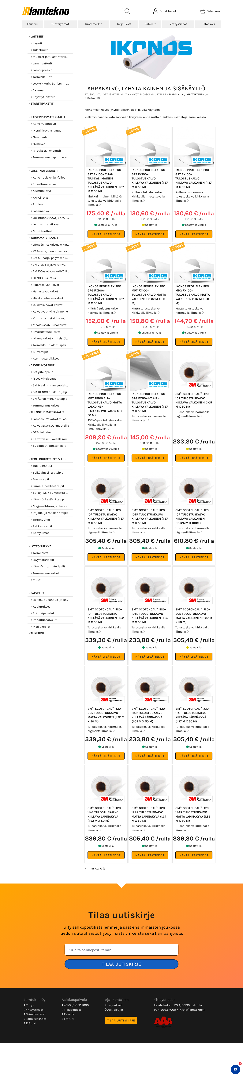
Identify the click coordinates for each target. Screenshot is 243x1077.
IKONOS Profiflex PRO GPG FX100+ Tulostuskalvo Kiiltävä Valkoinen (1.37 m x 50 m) (106, 294)
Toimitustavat (35, 1014)
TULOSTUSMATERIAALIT (112, 94)
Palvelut (150, 24)
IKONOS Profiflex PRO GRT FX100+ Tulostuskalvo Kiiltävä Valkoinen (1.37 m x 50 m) (150, 178)
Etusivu (32, 24)
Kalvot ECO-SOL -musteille (148, 94)
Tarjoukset (124, 24)
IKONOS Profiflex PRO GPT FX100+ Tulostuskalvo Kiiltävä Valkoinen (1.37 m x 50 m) (193, 178)
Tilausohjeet (72, 1009)
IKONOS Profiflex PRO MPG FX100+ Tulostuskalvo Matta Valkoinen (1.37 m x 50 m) (192, 294)
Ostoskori (208, 24)
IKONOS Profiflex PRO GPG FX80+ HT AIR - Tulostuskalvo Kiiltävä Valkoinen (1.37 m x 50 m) (150, 402)
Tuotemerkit (93, 24)
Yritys (29, 1005)
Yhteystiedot (178, 24)
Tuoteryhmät (60, 24)
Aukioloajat (115, 1009)
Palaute (68, 1014)
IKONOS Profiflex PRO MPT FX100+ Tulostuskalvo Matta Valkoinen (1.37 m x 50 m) (149, 294)
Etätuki (30, 1023)
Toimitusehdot (35, 1019)
